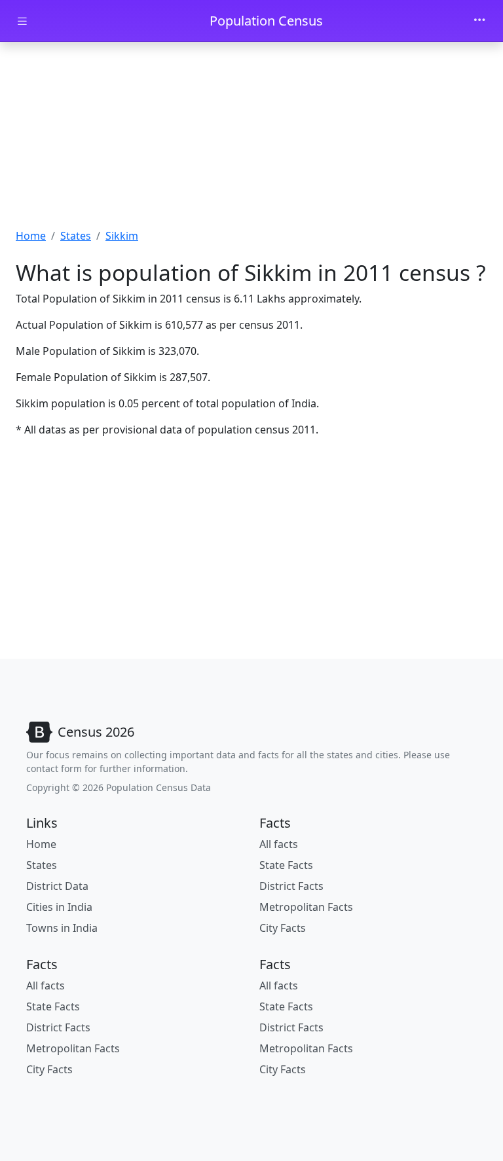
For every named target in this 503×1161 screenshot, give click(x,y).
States (75, 236)
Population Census (266, 20)
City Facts (282, 928)
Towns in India (62, 928)
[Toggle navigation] (479, 21)
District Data (57, 886)
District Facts (291, 886)
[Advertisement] (251, 139)
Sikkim (121, 236)
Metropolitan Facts (306, 907)
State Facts (286, 865)
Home (31, 236)
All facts (278, 844)
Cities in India (59, 907)
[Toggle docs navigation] (22, 21)
